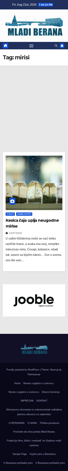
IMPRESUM (27, 400)
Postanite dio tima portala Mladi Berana (34, 431)
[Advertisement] (34, 101)
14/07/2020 (15, 233)
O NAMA (32, 423)
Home (17, 383)
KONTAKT (42, 400)
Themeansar (33, 374)
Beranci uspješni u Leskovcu (38, 383)
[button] (56, 45)
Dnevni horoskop (50, 392)
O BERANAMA (17, 423)
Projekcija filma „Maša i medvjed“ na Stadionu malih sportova (34, 443)
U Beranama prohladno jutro (18, 463)
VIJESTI (10, 214)
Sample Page (20, 454)
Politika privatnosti (49, 423)
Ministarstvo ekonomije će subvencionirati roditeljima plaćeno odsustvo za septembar (34, 412)
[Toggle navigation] (31, 45)
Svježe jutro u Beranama (42, 454)
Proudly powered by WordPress (23, 369)
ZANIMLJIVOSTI (24, 214)
